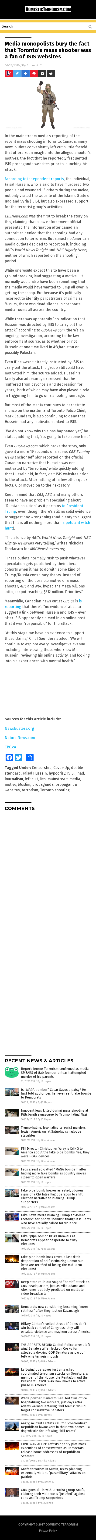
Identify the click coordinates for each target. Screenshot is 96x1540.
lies (43, 779)
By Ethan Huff (45, 1502)
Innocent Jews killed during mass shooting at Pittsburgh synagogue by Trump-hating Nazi (54, 1113)
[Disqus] (48, 873)
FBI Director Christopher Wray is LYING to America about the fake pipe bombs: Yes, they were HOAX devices (55, 1153)
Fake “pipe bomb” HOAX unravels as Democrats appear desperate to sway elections (49, 1240)
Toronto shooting (55, 790)
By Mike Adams (46, 1140)
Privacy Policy (48, 1530)
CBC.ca (10, 747)
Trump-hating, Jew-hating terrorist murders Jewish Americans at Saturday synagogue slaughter (53, 1132)
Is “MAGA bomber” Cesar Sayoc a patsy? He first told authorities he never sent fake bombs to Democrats (56, 1094)
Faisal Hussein (35, 773)
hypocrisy (57, 773)
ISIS (70, 773)
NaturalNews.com (20, 738)
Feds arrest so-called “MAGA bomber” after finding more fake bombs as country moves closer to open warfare (53, 1173)
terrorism (30, 790)
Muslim (24, 784)
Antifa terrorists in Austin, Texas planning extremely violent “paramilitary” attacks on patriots (53, 1473)
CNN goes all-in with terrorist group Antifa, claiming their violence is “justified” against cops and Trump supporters (53, 1494)
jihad (79, 773)
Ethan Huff (34, 65)
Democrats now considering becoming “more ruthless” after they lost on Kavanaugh (54, 1309)
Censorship (41, 767)
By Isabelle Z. (46, 1481)
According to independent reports (34, 179)
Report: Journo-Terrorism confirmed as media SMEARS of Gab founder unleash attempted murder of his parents (55, 1073)
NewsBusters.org (19, 728)
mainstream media (64, 779)
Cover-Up (61, 767)
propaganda (43, 784)
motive (10, 784)
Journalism (14, 779)
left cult (31, 779)
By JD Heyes (44, 1081)
